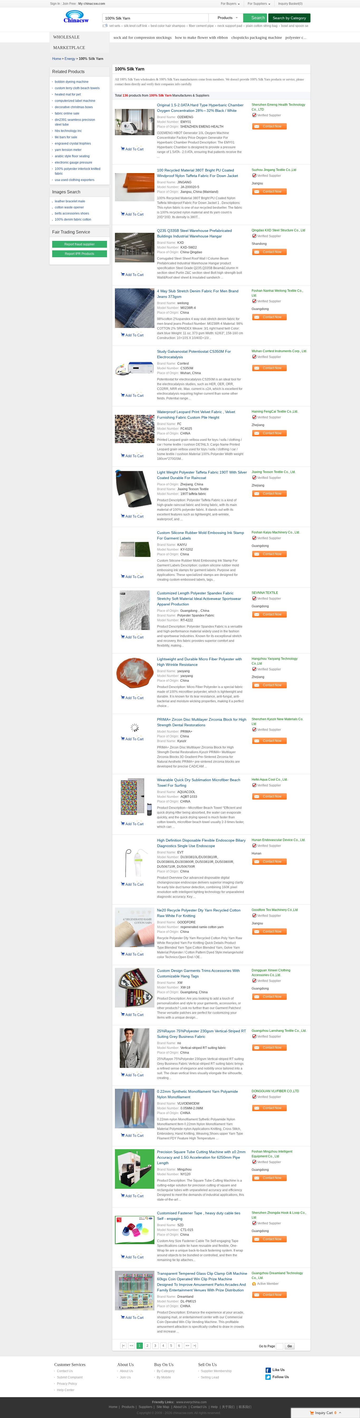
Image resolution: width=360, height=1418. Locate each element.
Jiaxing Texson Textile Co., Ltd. (274, 472)
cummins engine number (307, 26)
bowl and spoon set (271, 26)
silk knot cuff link (111, 26)
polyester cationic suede (305, 37)
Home (56, 59)
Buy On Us (163, 1364)
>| (194, 1346)
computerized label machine (75, 101)
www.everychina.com (191, 1402)
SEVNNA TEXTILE (265, 593)
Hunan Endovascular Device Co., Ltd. (278, 840)
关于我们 (228, 1407)
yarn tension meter (68, 150)
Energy (70, 59)
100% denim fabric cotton (73, 219)
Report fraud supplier (79, 244)
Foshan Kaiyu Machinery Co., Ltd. (276, 532)
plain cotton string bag (238, 26)
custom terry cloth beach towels (77, 88)
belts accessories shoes (72, 213)
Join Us (125, 1377)
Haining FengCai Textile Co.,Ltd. (275, 411)
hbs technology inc (68, 131)
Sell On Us (207, 1364)
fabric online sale (67, 113)
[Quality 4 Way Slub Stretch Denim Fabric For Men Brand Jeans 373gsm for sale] (134, 308)
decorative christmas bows (74, 107)
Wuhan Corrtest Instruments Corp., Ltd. (279, 351)
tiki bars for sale (66, 137)
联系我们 (245, 1407)
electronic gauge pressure (73, 162)
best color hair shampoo (144, 26)
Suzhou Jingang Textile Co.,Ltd (274, 170)
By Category (165, 1371)
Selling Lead (210, 1377)
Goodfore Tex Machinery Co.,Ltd (275, 910)
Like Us (279, 1370)
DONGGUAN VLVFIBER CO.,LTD (275, 1091)
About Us (125, 1364)
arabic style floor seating (72, 156)
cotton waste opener (69, 207)
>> (187, 1346)
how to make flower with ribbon (201, 37)
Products (128, 1407)
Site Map (163, 1407)
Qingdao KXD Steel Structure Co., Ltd (278, 230)
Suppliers (145, 1407)
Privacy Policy (67, 1384)
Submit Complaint (69, 1377)
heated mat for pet (68, 94)
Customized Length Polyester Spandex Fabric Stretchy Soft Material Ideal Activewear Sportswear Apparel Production (199, 598)
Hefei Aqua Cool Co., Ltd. (270, 779)
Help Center (65, 1390)
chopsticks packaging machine (256, 37)
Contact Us (65, 1371)
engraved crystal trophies (73, 143)
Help (214, 1407)
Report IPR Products (79, 254)
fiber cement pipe (177, 26)
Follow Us (281, 1377)
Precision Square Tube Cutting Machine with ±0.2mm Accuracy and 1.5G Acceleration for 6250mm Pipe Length (201, 1157)
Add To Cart (134, 148)
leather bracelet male (70, 201)
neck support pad (206, 26)
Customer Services (69, 1364)
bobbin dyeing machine (72, 82)
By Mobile (164, 1377)
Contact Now (272, 126)
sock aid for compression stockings (143, 37)
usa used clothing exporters (74, 180)
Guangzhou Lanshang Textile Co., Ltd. (279, 1031)
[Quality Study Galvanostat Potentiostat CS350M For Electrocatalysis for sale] (134, 369)
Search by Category (289, 18)
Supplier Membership (216, 1371)
